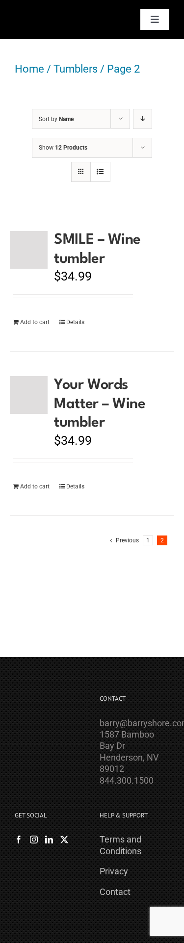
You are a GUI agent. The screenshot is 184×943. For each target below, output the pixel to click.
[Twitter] (64, 839)
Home (29, 69)
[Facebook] (19, 839)
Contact (115, 892)
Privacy (114, 871)
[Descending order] (142, 119)
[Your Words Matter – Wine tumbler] (29, 395)
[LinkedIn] (49, 839)
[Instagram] (34, 839)
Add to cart (35, 322)
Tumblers (75, 69)
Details (75, 322)
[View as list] (100, 171)
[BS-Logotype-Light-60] (38, 11)
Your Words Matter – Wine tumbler (99, 404)
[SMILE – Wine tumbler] (29, 250)
